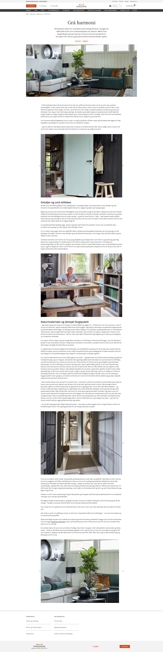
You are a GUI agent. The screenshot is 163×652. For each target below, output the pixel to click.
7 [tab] (82, 600)
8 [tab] (83, 600)
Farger (28, 10)
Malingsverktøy (78, 10)
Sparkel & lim (124, 10)
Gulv (35, 10)
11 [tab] (87, 600)
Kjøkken (85, 41)
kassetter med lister (58, 522)
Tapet (43, 10)
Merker (126, 1)
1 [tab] (80, 195)
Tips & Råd (54, 6)
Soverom (78, 41)
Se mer (135, 10)
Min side (121, 1)
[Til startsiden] (81, 6)
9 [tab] (85, 600)
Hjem (27, 14)
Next (123, 165)
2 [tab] (81, 195)
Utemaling (66, 10)
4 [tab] (83, 314)
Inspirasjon (43, 6)
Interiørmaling (53, 10)
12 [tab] (89, 600)
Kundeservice (133, 1)
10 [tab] (86, 600)
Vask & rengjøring (110, 10)
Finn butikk (114, 1)
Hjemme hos (40, 14)
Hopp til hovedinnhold (6, 1)
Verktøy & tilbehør (94, 10)
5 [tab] (79, 600)
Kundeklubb (31, 6)
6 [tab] (80, 600)
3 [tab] (82, 195)
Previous (40, 165)
